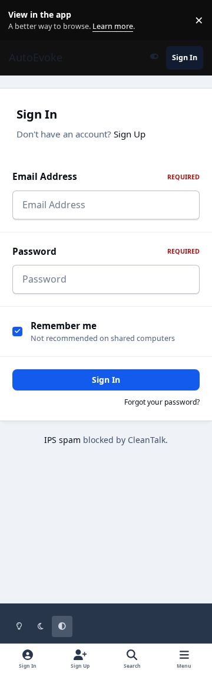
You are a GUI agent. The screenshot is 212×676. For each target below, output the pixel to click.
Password (106, 251)
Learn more (22, 20)
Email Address (106, 176)
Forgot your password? (162, 402)
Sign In (106, 379)
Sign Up (129, 134)
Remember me (64, 326)
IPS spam (62, 439)
